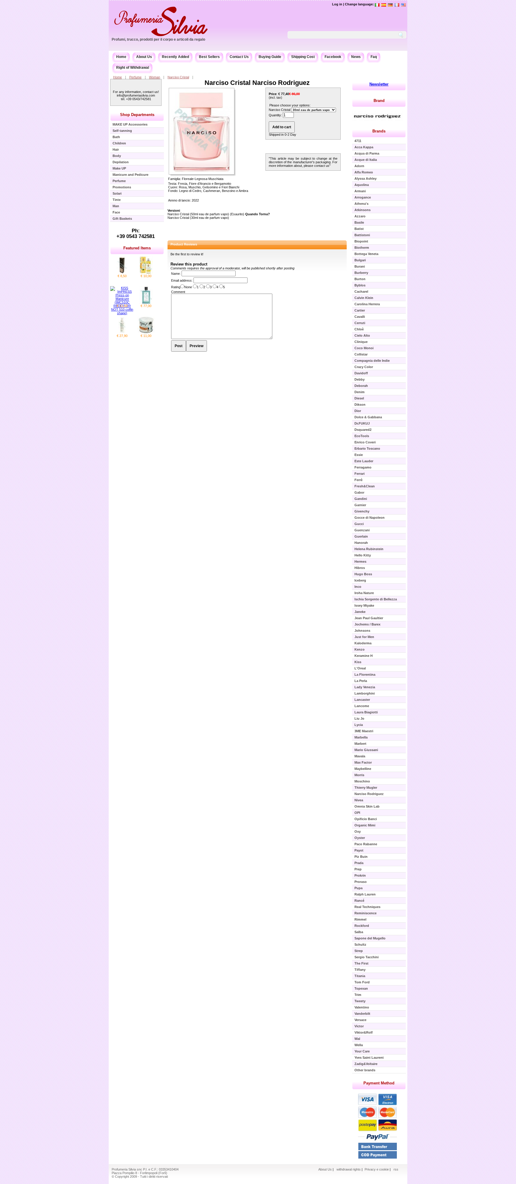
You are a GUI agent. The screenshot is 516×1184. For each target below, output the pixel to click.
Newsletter (378, 84)
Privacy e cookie (377, 1169)
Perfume (135, 77)
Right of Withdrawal (132, 67)
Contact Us (239, 57)
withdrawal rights (349, 1169)
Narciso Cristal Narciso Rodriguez (257, 82)
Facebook (333, 57)
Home (121, 57)
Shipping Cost (303, 57)
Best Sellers (209, 57)
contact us (321, 165)
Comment (178, 292)
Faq (374, 57)
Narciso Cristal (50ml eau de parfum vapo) (198, 214)
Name (175, 273)
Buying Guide (270, 57)
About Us (144, 57)
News (356, 57)
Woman (154, 77)
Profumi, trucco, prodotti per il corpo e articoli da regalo (158, 39)
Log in (337, 4)
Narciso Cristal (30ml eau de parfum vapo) (198, 217)
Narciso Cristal (178, 77)
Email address (181, 280)
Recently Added (175, 57)
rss (396, 1169)
